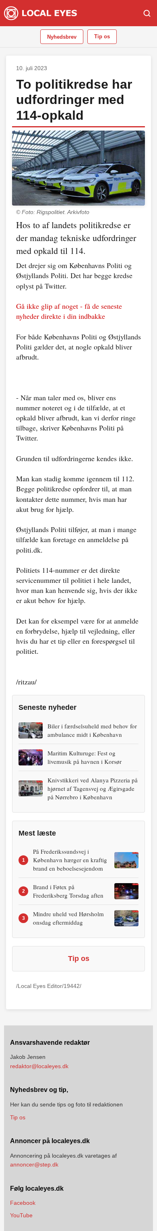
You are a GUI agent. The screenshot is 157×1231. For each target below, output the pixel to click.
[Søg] (147, 13)
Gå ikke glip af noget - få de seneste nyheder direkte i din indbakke (69, 311)
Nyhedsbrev (61, 37)
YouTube (21, 1215)
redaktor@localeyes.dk (39, 1066)
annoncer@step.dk (34, 1164)
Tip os (102, 36)
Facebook (22, 1203)
